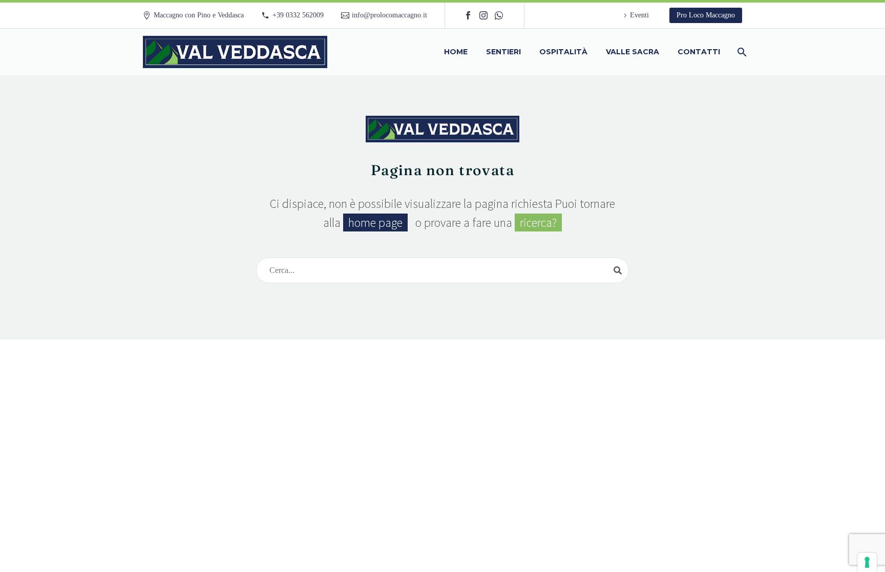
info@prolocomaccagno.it (389, 15)
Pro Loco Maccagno (706, 15)
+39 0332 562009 (298, 15)
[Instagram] (483, 15)
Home (456, 51)
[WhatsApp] (499, 15)
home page (375, 222)
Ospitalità (563, 51)
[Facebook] (468, 15)
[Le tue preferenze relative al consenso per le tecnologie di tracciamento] (867, 562)
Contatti (699, 51)
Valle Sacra (632, 51)
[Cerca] (741, 52)
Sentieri (503, 51)
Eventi (639, 15)
